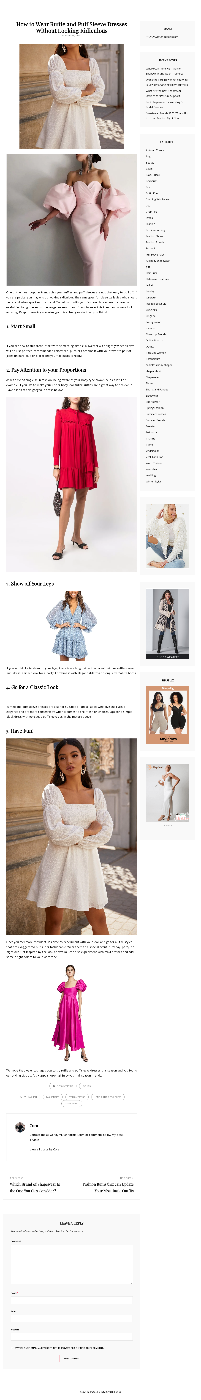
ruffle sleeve (72, 1103)
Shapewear (152, 377)
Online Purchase (155, 340)
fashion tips (52, 1097)
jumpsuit (151, 297)
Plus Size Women (156, 352)
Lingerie (151, 316)
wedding (151, 475)
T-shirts (150, 438)
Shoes (149, 383)
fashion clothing (155, 230)
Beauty (150, 162)
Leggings (151, 310)
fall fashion (30, 1097)
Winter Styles (153, 481)
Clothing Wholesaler (158, 199)
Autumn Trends (65, 1086)
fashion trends (77, 1097)
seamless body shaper (159, 365)
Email (15, 1311)
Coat (148, 205)
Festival (150, 248)
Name (15, 1293)
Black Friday (153, 175)
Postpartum (153, 359)
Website (15, 1329)
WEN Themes (114, 1391)
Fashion (87, 1086)
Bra (148, 187)
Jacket (149, 285)
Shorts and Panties (157, 389)
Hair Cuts (151, 273)
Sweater (150, 426)
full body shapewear (158, 260)
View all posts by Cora (45, 1149)
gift (148, 267)
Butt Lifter (152, 193)
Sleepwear (152, 395)
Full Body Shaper (156, 254)
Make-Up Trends (156, 334)
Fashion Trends (155, 242)
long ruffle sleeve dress (108, 1097)
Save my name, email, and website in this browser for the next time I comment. (59, 1348)
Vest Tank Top (154, 457)
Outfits (150, 346)
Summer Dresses (156, 414)
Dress (149, 218)
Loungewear (153, 322)
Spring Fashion (155, 408)
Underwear (152, 451)
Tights (150, 444)
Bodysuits (152, 181)
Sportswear (153, 402)
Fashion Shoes (154, 236)
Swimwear (152, 432)
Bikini (149, 168)
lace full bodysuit (156, 303)
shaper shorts (154, 371)
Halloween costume (157, 279)
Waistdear (152, 469)
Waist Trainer (154, 463)
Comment (16, 1241)
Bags (149, 156)
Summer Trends (155, 420)
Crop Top (151, 211)
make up (151, 328)
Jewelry (150, 291)
